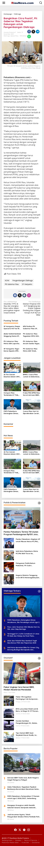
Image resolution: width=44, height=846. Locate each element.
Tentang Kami (7, 840)
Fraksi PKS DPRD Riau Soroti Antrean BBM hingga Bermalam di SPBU (31, 394)
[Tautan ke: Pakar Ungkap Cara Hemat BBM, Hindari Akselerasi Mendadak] (22, 673)
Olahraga (7, 36)
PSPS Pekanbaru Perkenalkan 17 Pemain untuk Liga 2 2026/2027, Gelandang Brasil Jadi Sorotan (23, 797)
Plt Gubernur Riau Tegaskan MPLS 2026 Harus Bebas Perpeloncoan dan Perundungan (31, 335)
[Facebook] (15, 295)
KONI (7, 280)
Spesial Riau (14, 36)
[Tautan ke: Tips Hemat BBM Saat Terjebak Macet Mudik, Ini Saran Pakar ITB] (9, 737)
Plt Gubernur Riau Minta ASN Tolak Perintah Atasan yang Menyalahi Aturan (30, 350)
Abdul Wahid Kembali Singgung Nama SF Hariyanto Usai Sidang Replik (12, 335)
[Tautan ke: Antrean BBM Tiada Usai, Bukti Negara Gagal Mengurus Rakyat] (22, 764)
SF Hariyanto (27, 284)
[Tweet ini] (33, 31)
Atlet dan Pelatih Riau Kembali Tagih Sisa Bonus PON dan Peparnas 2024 (22, 642)
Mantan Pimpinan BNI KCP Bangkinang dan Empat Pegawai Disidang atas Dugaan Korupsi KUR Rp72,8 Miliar (31, 308)
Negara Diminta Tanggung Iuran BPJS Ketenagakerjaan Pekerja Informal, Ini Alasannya (27, 576)
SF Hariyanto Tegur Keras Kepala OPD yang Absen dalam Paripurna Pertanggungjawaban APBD (12, 350)
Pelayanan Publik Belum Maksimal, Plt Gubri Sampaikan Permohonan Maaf (26, 564)
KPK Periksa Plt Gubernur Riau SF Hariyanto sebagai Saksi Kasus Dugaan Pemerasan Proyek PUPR (31, 327)
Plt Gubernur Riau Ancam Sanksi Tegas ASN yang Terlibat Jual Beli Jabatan (31, 342)
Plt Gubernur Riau (12, 284)
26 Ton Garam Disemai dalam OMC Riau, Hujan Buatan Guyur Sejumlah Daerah (12, 376)
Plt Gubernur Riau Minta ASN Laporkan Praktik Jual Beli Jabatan (12, 342)
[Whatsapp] (29, 36)
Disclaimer (36, 842)
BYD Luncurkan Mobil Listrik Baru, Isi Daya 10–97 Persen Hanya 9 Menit (27, 710)
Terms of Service (30, 840)
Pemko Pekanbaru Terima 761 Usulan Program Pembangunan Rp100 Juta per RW (21, 533)
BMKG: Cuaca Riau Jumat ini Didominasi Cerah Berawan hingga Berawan (31, 376)
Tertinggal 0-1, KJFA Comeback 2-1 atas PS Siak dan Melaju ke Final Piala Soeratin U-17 (23, 635)
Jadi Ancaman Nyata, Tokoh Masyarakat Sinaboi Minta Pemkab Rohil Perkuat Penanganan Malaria (23, 816)
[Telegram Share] (37, 31)
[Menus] (4, 3)
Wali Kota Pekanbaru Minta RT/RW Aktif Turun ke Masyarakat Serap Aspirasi (27, 552)
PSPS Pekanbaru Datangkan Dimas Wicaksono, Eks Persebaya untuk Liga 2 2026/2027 (11, 412)
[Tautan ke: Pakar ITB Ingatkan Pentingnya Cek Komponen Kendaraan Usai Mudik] (9, 700)
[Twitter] (20, 295)
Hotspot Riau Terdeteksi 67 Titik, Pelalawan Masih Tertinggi (11, 394)
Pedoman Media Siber (10, 842)
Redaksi (18, 840)
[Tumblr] (24, 295)
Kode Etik (25, 842)
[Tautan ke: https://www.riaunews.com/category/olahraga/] (39, 591)
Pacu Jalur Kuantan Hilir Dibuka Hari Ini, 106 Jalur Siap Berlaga (23, 628)
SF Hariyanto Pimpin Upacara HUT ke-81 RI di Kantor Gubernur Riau (12, 327)
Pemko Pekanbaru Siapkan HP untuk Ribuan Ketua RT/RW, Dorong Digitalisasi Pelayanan (28, 540)
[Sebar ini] (29, 31)
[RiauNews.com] (22, 3)
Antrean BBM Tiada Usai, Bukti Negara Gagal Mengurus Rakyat (23, 779)
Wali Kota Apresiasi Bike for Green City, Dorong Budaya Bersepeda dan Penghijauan (23, 648)
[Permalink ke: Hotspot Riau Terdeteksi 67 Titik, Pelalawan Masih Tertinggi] (12, 386)
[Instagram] (29, 295)
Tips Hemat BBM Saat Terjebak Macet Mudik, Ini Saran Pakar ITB (26, 734)
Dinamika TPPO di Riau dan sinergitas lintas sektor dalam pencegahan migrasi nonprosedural (12, 307)
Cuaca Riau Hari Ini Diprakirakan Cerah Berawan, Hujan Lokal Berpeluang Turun (31, 412)
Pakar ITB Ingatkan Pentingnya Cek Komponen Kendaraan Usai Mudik (27, 698)
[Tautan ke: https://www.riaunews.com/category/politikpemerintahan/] (39, 503)
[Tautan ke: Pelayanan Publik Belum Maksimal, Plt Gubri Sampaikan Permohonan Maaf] (9, 567)
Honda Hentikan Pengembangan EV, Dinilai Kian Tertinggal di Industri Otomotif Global (26, 722)
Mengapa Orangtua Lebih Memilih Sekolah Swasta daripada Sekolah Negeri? (21, 806)
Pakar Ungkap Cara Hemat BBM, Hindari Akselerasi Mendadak (19, 688)
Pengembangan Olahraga (22, 280)
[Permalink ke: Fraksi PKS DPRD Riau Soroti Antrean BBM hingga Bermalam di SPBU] (31, 386)
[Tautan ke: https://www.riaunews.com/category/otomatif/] (39, 658)
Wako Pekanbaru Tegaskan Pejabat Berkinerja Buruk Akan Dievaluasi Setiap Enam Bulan (23, 788)
